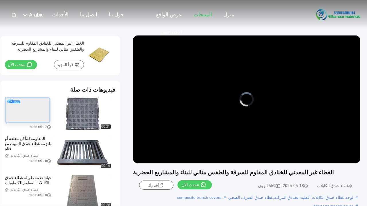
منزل (228, 14)
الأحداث (60, 14)
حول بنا (116, 14)
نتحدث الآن (190, 185)
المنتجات (203, 14)
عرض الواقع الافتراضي (169, 17)
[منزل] (338, 14)
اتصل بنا (88, 14)
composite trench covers (199, 197)
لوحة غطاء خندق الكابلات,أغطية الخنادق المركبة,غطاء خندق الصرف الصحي (290, 197)
